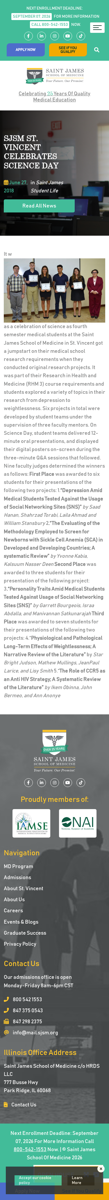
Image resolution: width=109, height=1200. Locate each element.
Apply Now (25, 50)
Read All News (39, 206)
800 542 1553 (27, 999)
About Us (14, 899)
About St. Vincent (23, 888)
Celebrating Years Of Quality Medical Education (54, 96)
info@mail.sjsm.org (35, 1033)
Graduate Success (25, 933)
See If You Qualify (68, 50)
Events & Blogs (21, 922)
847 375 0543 (27, 1010)
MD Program (18, 866)
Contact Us (23, 1105)
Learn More (77, 1180)
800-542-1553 (30, 1149)
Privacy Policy (20, 944)
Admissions (17, 877)
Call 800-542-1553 (49, 25)
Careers (13, 910)
